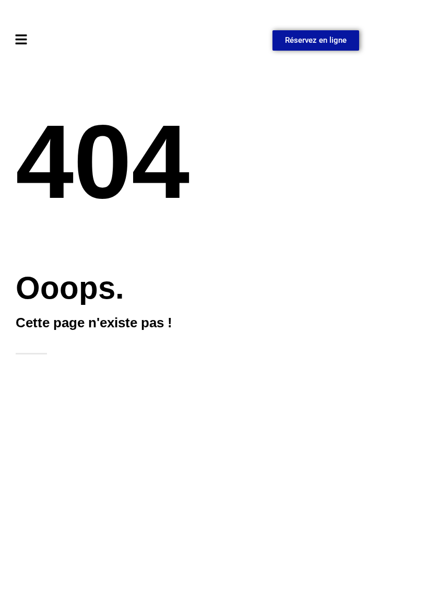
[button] (112, 40)
